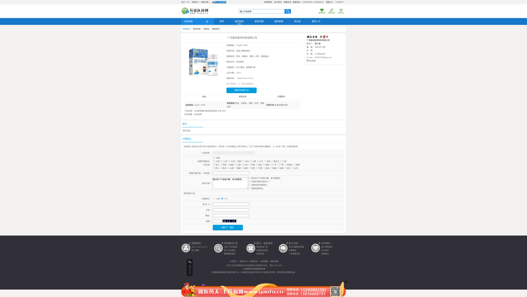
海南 (298, 165)
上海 (225, 161)
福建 (232, 165)
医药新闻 (278, 21)
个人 (226, 199)
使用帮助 (268, 2)
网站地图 (274, 261)
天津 (233, 161)
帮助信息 (254, 261)
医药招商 (239, 21)
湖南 (267, 165)
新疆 (274, 168)
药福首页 (186, 29)
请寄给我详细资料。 (260, 185)
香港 (282, 168)
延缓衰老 (216, 29)
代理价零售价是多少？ (260, 182)
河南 (253, 165)
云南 (232, 168)
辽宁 (261, 161)
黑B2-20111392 (276, 265)
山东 (246, 165)
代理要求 (281, 97)
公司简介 (233, 261)
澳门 (289, 168)
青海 (267, 168)
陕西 (246, 168)
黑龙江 (276, 161)
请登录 (195, 2)
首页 (222, 21)
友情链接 (264, 261)
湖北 (260, 165)
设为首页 (278, 2)
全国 (218, 158)
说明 (204, 97)
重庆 (240, 161)
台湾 (296, 168)
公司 (218, 199)
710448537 (339, 2)
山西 (254, 161)
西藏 (239, 168)
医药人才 (316, 21)
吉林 (268, 161)
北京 (218, 161)
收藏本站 (287, 2)
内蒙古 (290, 165)
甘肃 (253, 168)
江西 (239, 165)
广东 (274, 165)
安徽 (224, 165)
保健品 (206, 29)
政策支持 (242, 97)
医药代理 (259, 21)
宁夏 (260, 168)
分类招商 (188, 21)
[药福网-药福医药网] (195, 8)
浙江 (217, 165)
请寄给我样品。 (258, 188)
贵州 (224, 168)
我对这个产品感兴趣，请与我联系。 (266, 178)
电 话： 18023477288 (316, 47)
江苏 (285, 161)
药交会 (297, 21)
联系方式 (243, 261)
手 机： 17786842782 (316, 54)
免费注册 (205, 2)
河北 (247, 161)
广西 (282, 165)
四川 (217, 168)
